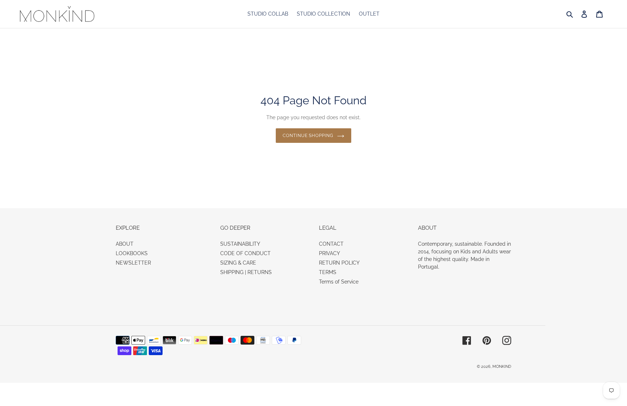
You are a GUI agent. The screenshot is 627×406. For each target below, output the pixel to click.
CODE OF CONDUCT (245, 253)
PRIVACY (329, 253)
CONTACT (331, 244)
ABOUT (125, 244)
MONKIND (501, 366)
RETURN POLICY (339, 263)
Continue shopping (308, 135)
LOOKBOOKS (132, 253)
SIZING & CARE (238, 263)
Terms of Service (338, 282)
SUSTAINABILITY (240, 244)
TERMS (327, 272)
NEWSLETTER (133, 263)
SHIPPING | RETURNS (246, 272)
